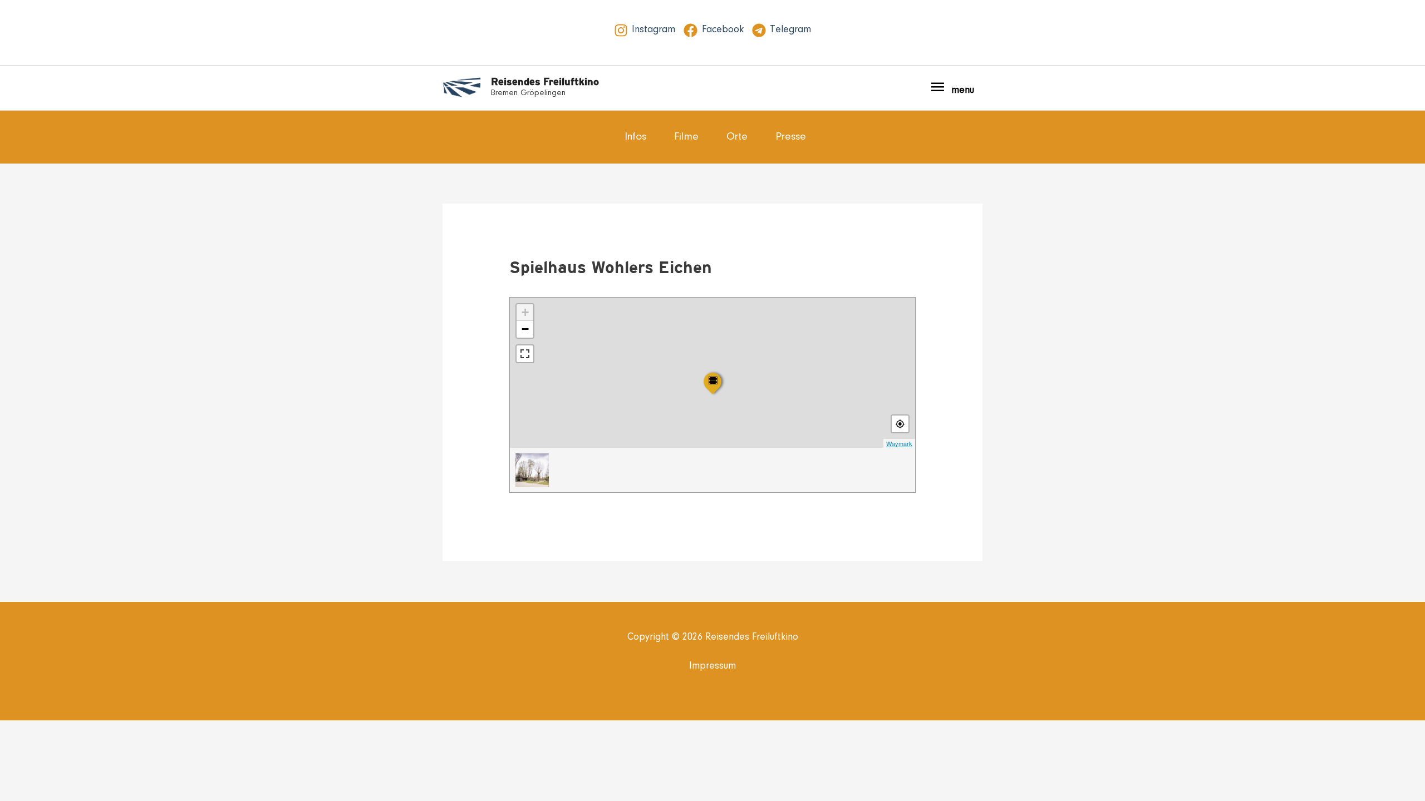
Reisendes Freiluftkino (545, 81)
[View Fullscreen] (525, 353)
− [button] (525, 329)
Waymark (899, 443)
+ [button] (525, 312)
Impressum (712, 666)
